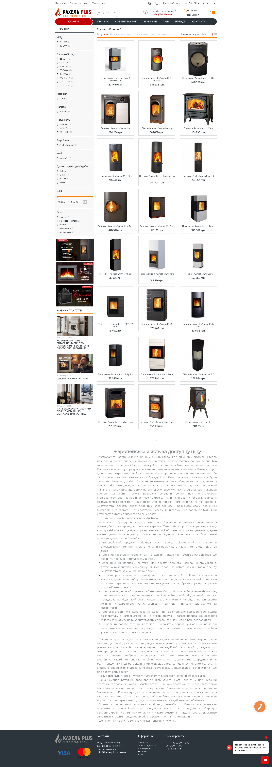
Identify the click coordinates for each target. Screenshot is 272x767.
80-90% (65, 46)
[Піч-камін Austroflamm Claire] (198, 254)
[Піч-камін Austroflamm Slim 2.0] (198, 354)
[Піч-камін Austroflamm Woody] (157, 108)
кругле (64, 217)
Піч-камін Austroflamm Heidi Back (157, 422)
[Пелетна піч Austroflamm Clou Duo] (115, 206)
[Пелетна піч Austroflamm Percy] (198, 206)
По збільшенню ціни (143, 34)
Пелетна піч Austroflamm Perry (157, 374)
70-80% (65, 42)
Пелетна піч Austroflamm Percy (198, 226)
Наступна (163, 440)
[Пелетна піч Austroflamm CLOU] (198, 58)
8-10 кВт (65, 128)
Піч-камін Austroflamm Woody (157, 128)
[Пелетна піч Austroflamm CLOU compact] (157, 58)
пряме (65, 225)
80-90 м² (66, 74)
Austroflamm (68, 145)
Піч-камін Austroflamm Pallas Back (115, 422)
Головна (102, 29)
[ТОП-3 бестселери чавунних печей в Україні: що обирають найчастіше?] (75, 394)
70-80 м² (66, 70)
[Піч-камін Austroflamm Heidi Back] (157, 402)
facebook (157, 3)
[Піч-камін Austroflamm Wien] (198, 108)
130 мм (64, 175)
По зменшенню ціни (120, 34)
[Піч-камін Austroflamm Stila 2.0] (198, 156)
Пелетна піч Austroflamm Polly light (198, 325)
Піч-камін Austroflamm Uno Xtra (115, 176)
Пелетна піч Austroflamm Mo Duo (157, 226)
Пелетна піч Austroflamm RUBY (157, 324)
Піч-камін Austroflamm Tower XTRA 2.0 (157, 177)
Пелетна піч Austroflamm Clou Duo (115, 226)
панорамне (67, 228)
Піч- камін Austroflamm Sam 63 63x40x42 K (115, 79)
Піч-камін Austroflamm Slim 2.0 (198, 374)
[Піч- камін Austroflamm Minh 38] (115, 254)
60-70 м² (66, 66)
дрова (65, 111)
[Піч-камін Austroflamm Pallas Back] (115, 402)
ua (213, 3)
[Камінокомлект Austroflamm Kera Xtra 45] (157, 254)
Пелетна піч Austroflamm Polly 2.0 (115, 374)
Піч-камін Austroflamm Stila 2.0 (198, 176)
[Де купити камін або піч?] (75, 363)
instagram (149, 3)
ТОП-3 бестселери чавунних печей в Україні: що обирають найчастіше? (74, 411)
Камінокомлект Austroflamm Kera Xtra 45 (157, 275)
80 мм (64, 179)
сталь (64, 98)
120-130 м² (66, 82)
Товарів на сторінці (190, 34)
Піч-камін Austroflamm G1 (198, 422)
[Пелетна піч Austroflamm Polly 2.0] (115, 354)
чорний (65, 158)
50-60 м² (65, 63)
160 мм (64, 171)
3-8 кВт (65, 124)
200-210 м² (66, 85)
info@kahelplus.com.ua (112, 752)
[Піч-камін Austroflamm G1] (198, 402)
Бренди (114, 29)
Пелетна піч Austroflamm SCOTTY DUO (115, 325)
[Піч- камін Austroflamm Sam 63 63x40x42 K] (115, 58)
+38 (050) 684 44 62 (164, 14)
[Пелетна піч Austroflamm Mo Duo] (157, 206)
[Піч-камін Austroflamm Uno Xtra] (115, 156)
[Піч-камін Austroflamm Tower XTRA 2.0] (157, 156)
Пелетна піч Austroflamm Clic (115, 128)
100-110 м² (66, 78)
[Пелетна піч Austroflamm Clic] (115, 108)
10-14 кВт (66, 132)
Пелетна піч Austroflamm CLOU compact (157, 79)
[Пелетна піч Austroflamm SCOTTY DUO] (115, 304)
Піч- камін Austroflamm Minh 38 (115, 274)
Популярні (102, 34)
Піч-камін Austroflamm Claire (198, 274)
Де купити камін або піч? (72, 378)
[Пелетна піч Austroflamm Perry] (157, 354)
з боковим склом (70, 221)
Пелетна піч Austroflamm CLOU (198, 78)
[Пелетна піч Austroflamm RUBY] (157, 304)
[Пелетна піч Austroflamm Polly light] (198, 304)
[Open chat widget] (265, 760)
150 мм (64, 182)
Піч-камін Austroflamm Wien (198, 128)
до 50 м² (65, 59)
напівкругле (67, 232)
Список (215, 34)
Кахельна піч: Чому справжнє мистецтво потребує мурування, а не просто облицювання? (73, 344)
